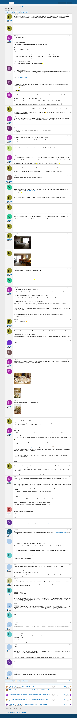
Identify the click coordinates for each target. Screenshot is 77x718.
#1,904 (70, 66)
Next (26, 12)
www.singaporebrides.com (32, 447)
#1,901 (70, 14)
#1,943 (70, 588)
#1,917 (70, 204)
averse (10, 692)
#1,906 (70, 92)
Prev (7, 12)
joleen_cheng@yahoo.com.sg (60, 532)
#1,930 (70, 369)
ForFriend (10, 687)
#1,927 (70, 340)
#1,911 (70, 145)
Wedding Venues (19, 687)
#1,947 (70, 631)
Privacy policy (62, 714)
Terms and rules (56, 714)
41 (19, 12)
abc (6, 10)
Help (66, 714)
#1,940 (70, 553)
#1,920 (70, 233)
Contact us (51, 714)
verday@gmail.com (31, 190)
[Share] (68, 14)
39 (16, 12)
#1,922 (70, 268)
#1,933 (70, 428)
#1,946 (70, 622)
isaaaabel (10, 705)
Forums (11, 2)
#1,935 (70, 476)
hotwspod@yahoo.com (21, 513)
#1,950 (70, 671)
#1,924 (70, 287)
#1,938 (70, 529)
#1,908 (70, 116)
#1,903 (70, 35)
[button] (20, 3)
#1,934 (70, 463)
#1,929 (70, 359)
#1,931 (70, 400)
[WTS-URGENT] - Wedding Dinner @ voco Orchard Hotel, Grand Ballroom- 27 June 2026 (28, 704)
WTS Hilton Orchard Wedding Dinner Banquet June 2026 (21, 686)
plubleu (10, 701)
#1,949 (70, 659)
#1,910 (70, 135)
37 (12, 12)
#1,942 (70, 578)
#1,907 (70, 106)
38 (14, 12)
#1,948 (70, 644)
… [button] (21, 12)
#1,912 (70, 155)
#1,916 (70, 195)
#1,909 (70, 125)
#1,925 (70, 319)
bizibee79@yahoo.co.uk (22, 77)
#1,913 (70, 165)
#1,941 (70, 564)
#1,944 (70, 603)
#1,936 (70, 507)
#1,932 (70, 418)
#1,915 (70, 184)
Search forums (12, 4)
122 (23, 12)
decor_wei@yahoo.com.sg (51, 523)
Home (7, 2)
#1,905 (70, 80)
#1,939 (70, 539)
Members (24, 2)
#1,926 (70, 328)
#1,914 (70, 175)
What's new (17, 2)
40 (17, 12)
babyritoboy (67, 695)
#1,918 (70, 214)
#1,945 (70, 612)
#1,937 (70, 519)
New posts (7, 4)
